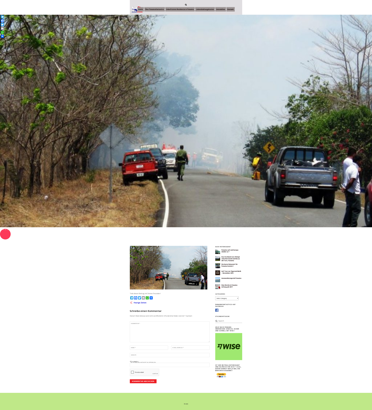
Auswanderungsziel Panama (231, 278)
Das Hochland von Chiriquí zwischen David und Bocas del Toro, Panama (230, 258)
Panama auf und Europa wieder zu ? (229, 251)
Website (133, 355)
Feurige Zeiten (140, 302)
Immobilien (220, 9)
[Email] (2, 28)
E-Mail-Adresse (178, 347)
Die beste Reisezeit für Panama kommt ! (229, 265)
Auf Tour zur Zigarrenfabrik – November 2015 (231, 272)
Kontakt (230, 9)
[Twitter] (2, 25)
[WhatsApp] (2, 32)
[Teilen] (2, 36)
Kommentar (135, 323)
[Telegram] (2, 17)
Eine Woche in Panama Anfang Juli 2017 (229, 286)
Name (133, 347)
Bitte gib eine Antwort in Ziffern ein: (143, 362)
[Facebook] (2, 21)
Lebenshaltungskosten (205, 9)
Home (140, 9)
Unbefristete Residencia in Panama (180, 9)
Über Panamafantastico (154, 9)
